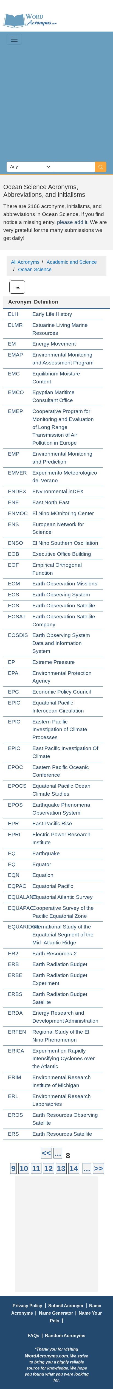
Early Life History (52, 314)
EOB (13, 554)
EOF (13, 565)
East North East (50, 502)
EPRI (14, 834)
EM (12, 344)
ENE (13, 502)
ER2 (13, 953)
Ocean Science (35, 269)
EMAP (15, 355)
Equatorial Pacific (52, 886)
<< (46, 1153)
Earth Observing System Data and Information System (61, 643)
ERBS (15, 994)
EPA (13, 673)
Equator (41, 864)
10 (23, 1168)
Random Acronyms (65, 1335)
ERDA (15, 1013)
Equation (42, 875)
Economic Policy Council (61, 692)
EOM (14, 584)
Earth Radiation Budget (59, 964)
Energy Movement (54, 344)
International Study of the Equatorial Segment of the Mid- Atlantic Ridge (63, 934)
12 (48, 1168)
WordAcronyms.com (46, 1355)
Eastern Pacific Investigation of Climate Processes (59, 729)
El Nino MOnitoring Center (63, 513)
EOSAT (17, 616)
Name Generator (56, 1313)
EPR (13, 823)
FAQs (33, 1335)
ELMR (15, 325)
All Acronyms (25, 262)
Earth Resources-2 (54, 953)
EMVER (17, 473)
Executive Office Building (61, 554)
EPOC (15, 767)
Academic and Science (72, 262)
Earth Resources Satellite (62, 1134)
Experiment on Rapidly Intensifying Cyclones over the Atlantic (63, 1059)
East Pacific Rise (52, 823)
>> (98, 1168)
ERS (13, 1134)
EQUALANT (22, 897)
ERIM (14, 1077)
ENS (13, 524)
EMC (14, 374)
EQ (12, 853)
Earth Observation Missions (64, 584)
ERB (13, 964)
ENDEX (17, 491)
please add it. (73, 222)
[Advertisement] (56, 102)
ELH (13, 314)
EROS (15, 1115)
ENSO (15, 543)
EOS (13, 594)
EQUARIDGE (24, 927)
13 (61, 1168)
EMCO (16, 392)
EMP (13, 454)
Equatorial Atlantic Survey (62, 897)
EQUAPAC (21, 908)
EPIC (14, 703)
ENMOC (18, 513)
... (58, 1153)
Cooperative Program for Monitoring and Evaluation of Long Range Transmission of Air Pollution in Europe (63, 427)
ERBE (15, 975)
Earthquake (46, 853)
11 (36, 1168)
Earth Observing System (61, 594)
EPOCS (17, 786)
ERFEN (17, 1032)
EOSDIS (18, 635)
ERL (13, 1096)
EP (11, 662)
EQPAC (17, 886)
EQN (13, 875)
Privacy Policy (27, 1305)
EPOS (15, 805)
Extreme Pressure (53, 662)
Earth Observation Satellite (63, 605)
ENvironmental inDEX (58, 491)
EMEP (15, 411)
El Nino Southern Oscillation (65, 543)
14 (73, 1168)
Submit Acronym (65, 1305)
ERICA (16, 1051)
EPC (13, 692)
